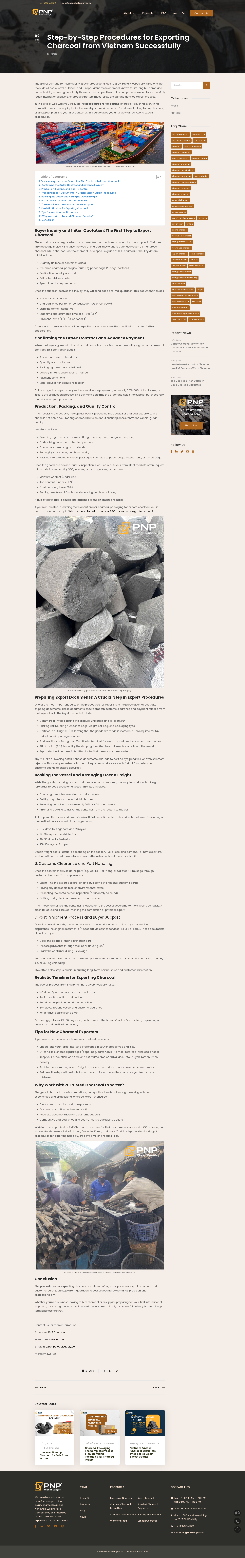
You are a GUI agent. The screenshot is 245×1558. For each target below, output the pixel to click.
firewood (203, 218)
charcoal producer (181, 188)
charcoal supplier (180, 194)
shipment (196, 301)
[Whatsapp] (237, 1529)
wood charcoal (196, 319)
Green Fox (108, 1443)
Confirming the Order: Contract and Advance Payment (72, 185)
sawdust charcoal (180, 301)
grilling (190, 224)
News (174, 13)
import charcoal (179, 253)
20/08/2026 (176, 360)
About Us (128, 13)
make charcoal (196, 265)
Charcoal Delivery (180, 158)
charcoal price (201, 176)
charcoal (176, 146)
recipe (200, 289)
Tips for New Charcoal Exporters (59, 212)
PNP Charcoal (51, 1448)
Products (147, 13)
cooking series (179, 212)
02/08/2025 (53, 54)
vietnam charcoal (180, 307)
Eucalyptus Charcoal (149, 1514)
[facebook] (171, 451)
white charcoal (179, 319)
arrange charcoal (180, 134)
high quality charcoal (181, 241)
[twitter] (181, 451)
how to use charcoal (181, 248)
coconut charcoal (180, 200)
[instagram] (193, 451)
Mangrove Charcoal (121, 1498)
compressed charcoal (182, 206)
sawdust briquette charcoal (185, 295)
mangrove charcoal (181, 271)
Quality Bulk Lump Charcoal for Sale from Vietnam (54, 1455)
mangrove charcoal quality (184, 277)
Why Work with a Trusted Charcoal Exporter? (67, 216)
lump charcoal (179, 265)
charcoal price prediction (184, 182)
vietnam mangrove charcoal (185, 313)
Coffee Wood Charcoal (123, 1514)
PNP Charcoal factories (182, 289)
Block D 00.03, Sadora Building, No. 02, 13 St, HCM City (190, 1517)
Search (207, 85)
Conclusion (47, 220)
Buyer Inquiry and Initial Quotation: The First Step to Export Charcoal (80, 181)
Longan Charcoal (147, 1520)
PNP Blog (65, 1431)
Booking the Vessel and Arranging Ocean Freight (69, 196)
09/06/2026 (91, 1443)
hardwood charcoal (181, 235)
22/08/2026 (176, 340)
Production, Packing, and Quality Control (64, 189)
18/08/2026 (176, 377)
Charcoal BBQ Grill (192, 146)
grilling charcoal (179, 230)
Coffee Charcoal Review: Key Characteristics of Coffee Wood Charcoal (189, 347)
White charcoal (118, 1520)
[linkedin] (176, 451)
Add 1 (187, 1508)
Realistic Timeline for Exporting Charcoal (64, 208)
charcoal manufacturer (183, 170)
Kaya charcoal (146, 1498)
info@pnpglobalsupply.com (189, 1532)
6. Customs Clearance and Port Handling (64, 200)
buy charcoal (200, 140)
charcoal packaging (181, 176)
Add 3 (204, 1508)
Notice (174, 105)
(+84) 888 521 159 (184, 1526)
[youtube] (187, 451)
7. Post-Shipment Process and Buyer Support (67, 204)
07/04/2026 (137, 1443)
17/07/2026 (46, 1443)
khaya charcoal (179, 259)
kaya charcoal (197, 253)
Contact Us (201, 13)
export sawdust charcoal (183, 218)
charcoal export (199, 158)
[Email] (237, 1513)
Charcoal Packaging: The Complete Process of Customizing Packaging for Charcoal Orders (100, 1453)
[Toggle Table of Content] (157, 176)
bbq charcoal (198, 134)
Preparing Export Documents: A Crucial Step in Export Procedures (79, 192)
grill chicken (177, 224)
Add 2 (196, 1508)
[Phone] (237, 1521)
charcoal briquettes (181, 152)
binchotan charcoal (181, 140)
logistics (194, 259)
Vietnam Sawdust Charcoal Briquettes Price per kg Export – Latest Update (143, 1452)
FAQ (163, 13)
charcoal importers (181, 164)
